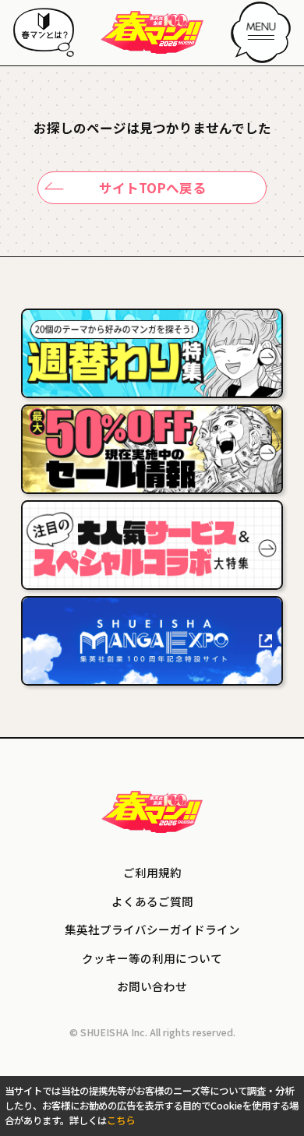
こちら (121, 1120)
